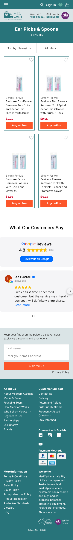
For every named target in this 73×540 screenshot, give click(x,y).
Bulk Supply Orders (50, 407)
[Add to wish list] (60, 5)
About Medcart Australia (18, 393)
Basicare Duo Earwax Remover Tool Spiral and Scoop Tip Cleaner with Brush (19, 107)
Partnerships (11, 420)
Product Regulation (15, 498)
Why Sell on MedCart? (17, 411)
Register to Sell (13, 416)
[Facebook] (40, 435)
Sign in (51, 5)
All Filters (50, 48)
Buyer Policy (11, 489)
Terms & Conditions (15, 476)
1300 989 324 (37, 17)
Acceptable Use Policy (17, 494)
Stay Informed (47, 419)
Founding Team (13, 402)
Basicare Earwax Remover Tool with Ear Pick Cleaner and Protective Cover (53, 185)
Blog (6, 512)
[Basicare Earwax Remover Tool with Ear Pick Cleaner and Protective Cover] (54, 161)
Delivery (43, 398)
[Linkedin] (59, 435)
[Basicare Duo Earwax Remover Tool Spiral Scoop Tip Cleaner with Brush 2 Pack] (54, 83)
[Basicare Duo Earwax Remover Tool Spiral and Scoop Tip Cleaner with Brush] (19, 83)
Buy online (19, 125)
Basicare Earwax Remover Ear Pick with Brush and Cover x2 (17, 185)
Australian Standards (16, 503)
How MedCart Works (16, 407)
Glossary (9, 507)
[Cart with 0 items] (67, 5)
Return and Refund (50, 402)
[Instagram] (50, 435)
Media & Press (12, 398)
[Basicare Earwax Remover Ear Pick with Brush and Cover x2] (19, 161)
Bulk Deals (52, 16)
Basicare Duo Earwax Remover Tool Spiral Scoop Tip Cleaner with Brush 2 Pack (53, 107)
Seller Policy (11, 485)
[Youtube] (40, 444)
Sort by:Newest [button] (17, 48)
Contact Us (45, 393)
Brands (8, 429)
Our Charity (11, 424)
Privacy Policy (60, 372)
